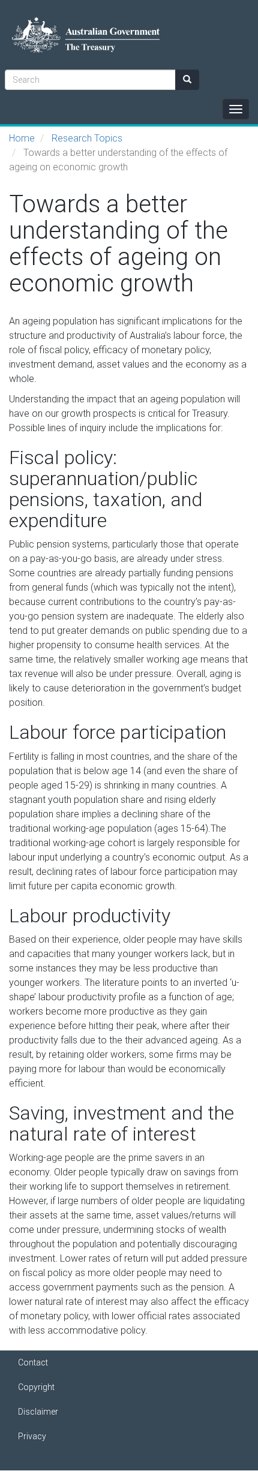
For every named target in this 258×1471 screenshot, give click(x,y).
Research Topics (87, 138)
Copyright (36, 1387)
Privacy (32, 1436)
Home (22, 138)
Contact (33, 1362)
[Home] (80, 35)
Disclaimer (38, 1411)
